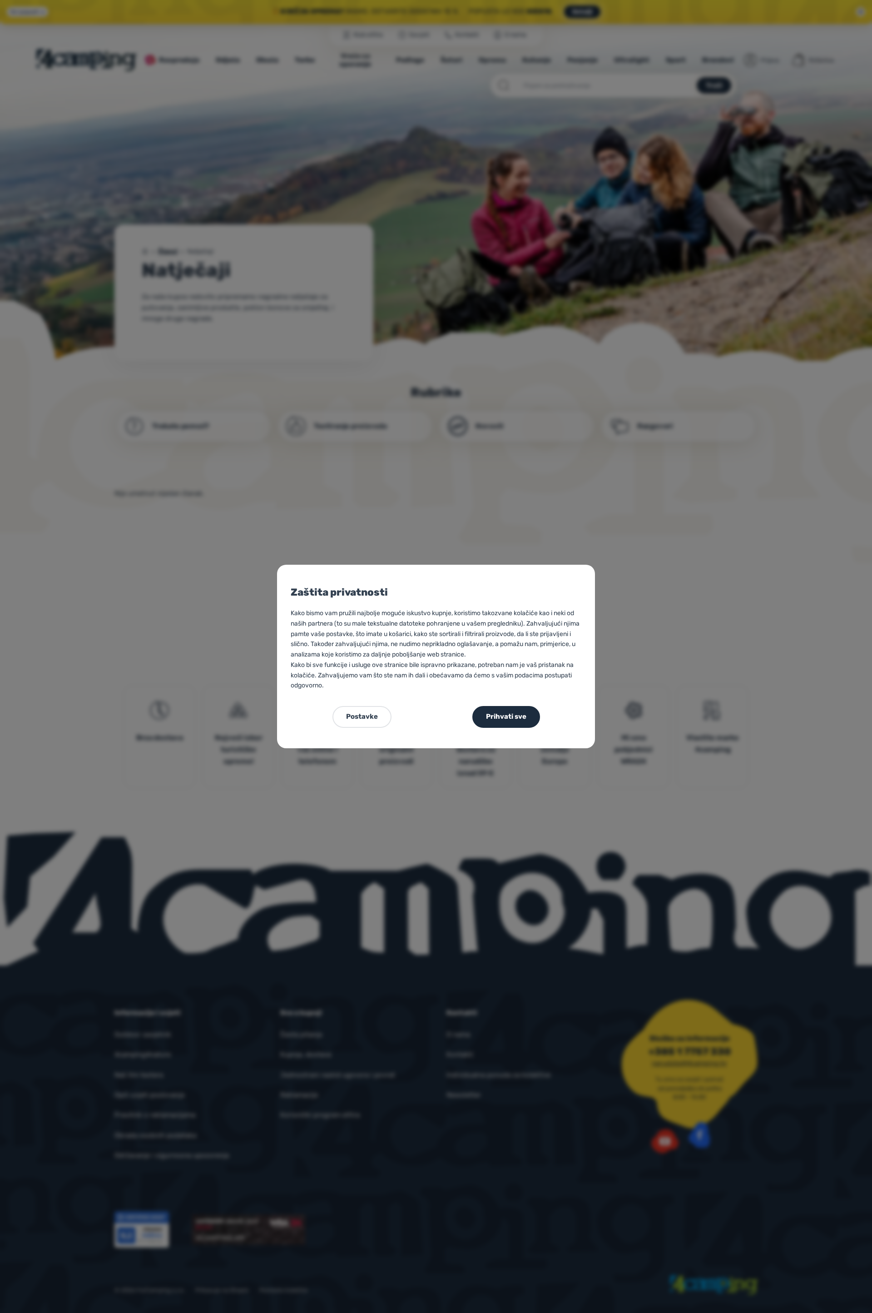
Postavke (362, 716)
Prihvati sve (506, 716)
